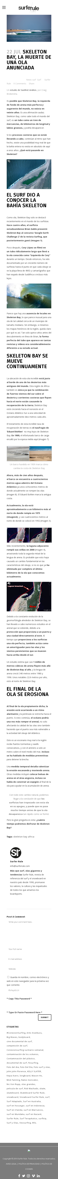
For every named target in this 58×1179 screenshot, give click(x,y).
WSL (34, 1122)
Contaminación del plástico (21, 1058)
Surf (39, 79)
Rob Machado (31, 1088)
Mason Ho (37, 1075)
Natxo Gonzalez (29, 1080)
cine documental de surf (19, 1041)
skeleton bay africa (23, 836)
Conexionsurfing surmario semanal (25, 1050)
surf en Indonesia (35, 1105)
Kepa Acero (13, 1075)
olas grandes (28, 1084)
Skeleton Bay (23, 217)
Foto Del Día (26, 1067)
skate (42, 1088)
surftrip (42, 1118)
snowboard (12, 1097)
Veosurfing (25, 1122)
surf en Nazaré (33, 1114)
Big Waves (12, 1037)
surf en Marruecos (33, 1110)
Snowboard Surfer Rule (32, 1097)
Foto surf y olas (42, 1067)
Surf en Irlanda (14, 1110)
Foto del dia (13, 1067)
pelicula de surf (15, 1088)
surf (47, 1097)
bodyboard (24, 1037)
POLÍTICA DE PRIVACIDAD (29, 1164)
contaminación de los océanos (22, 1054)
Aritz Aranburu (34, 1032)
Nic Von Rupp (13, 1084)
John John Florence (16, 1071)
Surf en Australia (32, 1101)
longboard (25, 1075)
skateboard (13, 1092)
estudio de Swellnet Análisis (23, 90)
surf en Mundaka (16, 1114)
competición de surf (17, 1045)
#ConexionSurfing (16, 1032)
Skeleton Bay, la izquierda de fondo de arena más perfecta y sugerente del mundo (28, 105)
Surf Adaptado (14, 1101)
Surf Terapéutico (28, 1118)
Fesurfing (33, 1062)
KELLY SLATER (34, 1071)
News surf (31, 79)
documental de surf (17, 1062)
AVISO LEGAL (11, 1164)
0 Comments (20, 83)
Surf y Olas (12, 1122)
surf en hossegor (16, 1105)
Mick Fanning (13, 1080)
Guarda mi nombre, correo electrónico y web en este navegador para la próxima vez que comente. (28, 981)
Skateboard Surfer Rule (32, 1092)
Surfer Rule (13, 1118)
